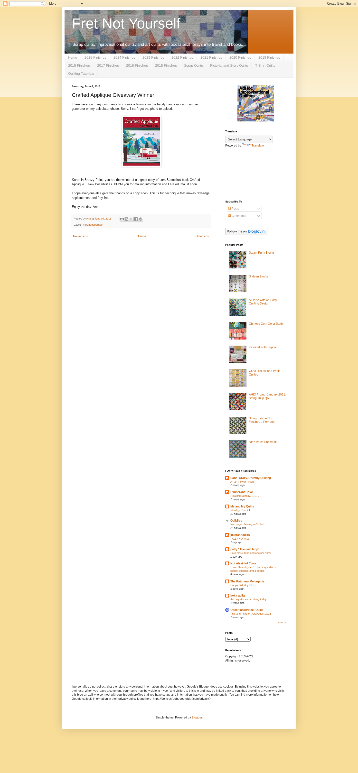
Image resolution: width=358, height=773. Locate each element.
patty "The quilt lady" (244, 549)
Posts (235, 208)
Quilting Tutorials (81, 73)
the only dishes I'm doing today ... (250, 599)
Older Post (202, 236)
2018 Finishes (79, 65)
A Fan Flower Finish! (242, 481)
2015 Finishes (166, 65)
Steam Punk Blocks (261, 252)
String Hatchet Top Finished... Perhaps (261, 420)
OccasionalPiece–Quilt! (246, 610)
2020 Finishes (240, 57)
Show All (281, 622)
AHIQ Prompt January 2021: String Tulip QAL (267, 396)
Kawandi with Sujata (262, 347)
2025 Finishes (95, 57)
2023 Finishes (153, 57)
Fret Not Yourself (126, 23)
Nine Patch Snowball (263, 442)
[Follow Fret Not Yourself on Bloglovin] (246, 234)
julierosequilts (240, 535)
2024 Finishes (124, 57)
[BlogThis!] (126, 219)
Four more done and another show (250, 553)
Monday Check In (240, 510)
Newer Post (80, 236)
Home (72, 57)
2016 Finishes (137, 65)
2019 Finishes (269, 57)
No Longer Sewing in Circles (247, 524)
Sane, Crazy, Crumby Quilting (250, 478)
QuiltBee (236, 520)
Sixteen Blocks (258, 276)
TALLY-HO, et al (239, 538)
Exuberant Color (241, 492)
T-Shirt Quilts (265, 65)
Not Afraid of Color (243, 563)
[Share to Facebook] (135, 219)
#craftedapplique (93, 224)
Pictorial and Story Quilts (229, 65)
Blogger (197, 717)
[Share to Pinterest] (140, 219)
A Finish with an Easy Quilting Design (263, 301)
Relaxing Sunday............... (245, 495)
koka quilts (237, 595)
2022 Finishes (182, 57)
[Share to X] (131, 219)
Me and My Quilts (242, 506)
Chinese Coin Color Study (266, 323)
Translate (258, 145)
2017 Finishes (108, 65)
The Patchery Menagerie (247, 581)
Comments (238, 216)
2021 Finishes (211, 57)
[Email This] (122, 219)
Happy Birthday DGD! (243, 585)
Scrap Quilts (193, 65)
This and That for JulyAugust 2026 (250, 613)
